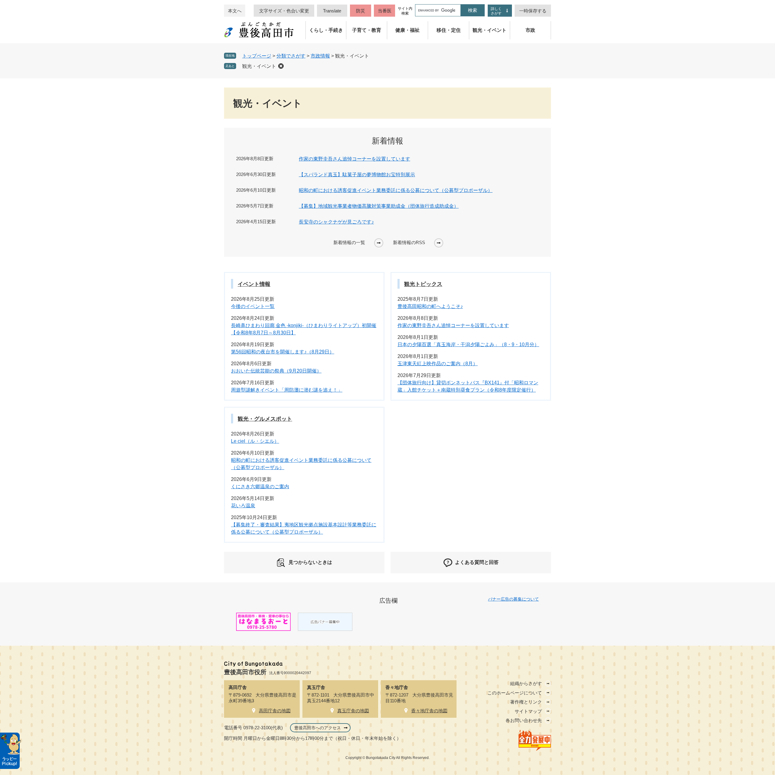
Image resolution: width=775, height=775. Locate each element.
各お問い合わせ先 (524, 720)
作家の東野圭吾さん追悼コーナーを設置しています (354, 158)
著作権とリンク (526, 701)
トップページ (256, 55)
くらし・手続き (326, 30)
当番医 (384, 10)
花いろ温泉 (243, 505)
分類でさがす (290, 55)
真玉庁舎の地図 (353, 710)
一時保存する (532, 10)
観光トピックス (423, 284)
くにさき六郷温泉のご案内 (260, 486)
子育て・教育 (366, 30)
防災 (360, 10)
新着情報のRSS (409, 242)
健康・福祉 (407, 30)
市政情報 (320, 55)
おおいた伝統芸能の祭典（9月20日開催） (276, 370)
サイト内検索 (405, 10)
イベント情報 (254, 284)
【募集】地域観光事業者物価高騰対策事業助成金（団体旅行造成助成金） (379, 206)
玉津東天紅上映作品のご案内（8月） (437, 363)
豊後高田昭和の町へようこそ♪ (430, 306)
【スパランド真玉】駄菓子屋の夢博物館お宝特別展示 (357, 174)
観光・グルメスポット (265, 419)
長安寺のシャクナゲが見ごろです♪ (336, 221)
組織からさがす (526, 683)
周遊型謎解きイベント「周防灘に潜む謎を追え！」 (286, 389)
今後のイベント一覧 (253, 306)
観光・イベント (489, 30)
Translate (332, 10)
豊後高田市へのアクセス (317, 727)
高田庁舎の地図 (275, 710)
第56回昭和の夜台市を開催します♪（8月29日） (282, 351)
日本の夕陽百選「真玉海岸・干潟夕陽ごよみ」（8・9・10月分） (468, 344)
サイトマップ (528, 711)
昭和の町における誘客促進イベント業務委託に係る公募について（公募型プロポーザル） (396, 190)
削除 (281, 66)
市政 (530, 30)
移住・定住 (449, 30)
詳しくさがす (496, 11)
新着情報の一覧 (349, 242)
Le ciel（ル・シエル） (255, 441)
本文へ (235, 10)
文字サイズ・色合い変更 (284, 10)
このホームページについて (514, 692)
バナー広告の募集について (513, 599)
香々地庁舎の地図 (429, 710)
